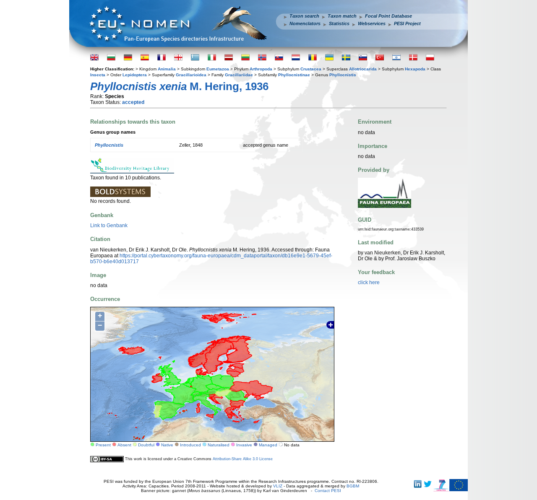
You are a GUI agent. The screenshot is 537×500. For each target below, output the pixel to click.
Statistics (339, 23)
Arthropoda (261, 69)
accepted (133, 102)
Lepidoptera (135, 75)
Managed (268, 445)
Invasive (244, 445)
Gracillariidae (239, 75)
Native (167, 445)
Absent (124, 445)
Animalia (167, 69)
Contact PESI (328, 490)
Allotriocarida (363, 69)
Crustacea (310, 69)
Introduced (190, 445)
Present (103, 445)
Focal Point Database (388, 15)
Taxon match (342, 15)
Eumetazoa (217, 69)
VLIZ (277, 486)
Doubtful (146, 445)
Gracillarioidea (191, 75)
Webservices (372, 23)
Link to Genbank (109, 225)
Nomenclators (305, 23)
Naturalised (218, 445)
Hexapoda (415, 69)
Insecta (97, 75)
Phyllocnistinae (294, 75)
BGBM (353, 486)
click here (369, 282)
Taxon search (304, 15)
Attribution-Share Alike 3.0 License (243, 459)
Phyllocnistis (342, 75)
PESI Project (407, 23)
